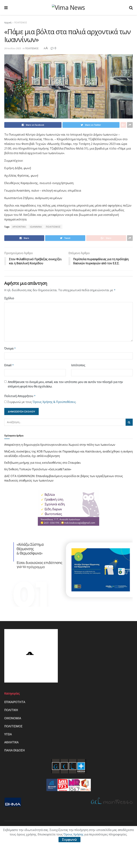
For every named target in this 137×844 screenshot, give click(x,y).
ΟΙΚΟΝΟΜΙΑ (12, 718)
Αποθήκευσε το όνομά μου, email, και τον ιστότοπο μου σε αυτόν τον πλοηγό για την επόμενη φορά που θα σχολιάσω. (65, 384)
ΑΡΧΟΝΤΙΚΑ (19, 226)
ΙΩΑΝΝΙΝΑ (36, 226)
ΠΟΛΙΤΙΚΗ (11, 710)
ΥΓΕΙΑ (8, 734)
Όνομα (10, 348)
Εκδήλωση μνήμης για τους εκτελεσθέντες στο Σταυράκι (42, 463)
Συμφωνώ (69, 840)
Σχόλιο (9, 298)
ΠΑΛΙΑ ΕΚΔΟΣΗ (14, 750)
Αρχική (7, 22)
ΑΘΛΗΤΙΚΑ (11, 742)
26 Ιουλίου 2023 (12, 48)
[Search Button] (129, 422)
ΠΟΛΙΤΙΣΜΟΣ (20, 22)
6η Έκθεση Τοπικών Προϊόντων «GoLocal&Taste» (37, 469)
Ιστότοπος (78, 365)
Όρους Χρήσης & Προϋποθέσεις (54, 402)
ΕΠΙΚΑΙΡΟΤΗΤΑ (14, 702)
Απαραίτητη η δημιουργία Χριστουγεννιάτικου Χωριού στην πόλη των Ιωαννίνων (59, 445)
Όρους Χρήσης (73, 834)
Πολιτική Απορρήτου (20, 396)
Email (9, 365)
